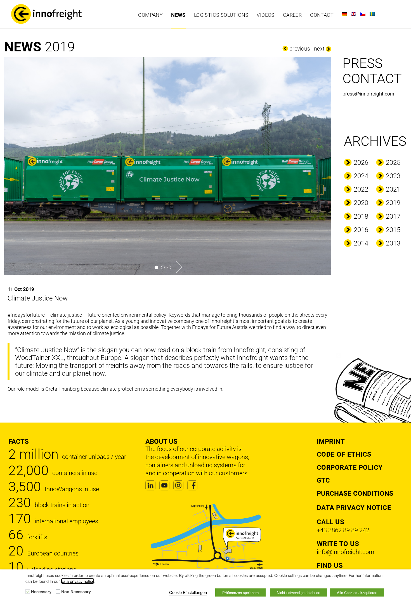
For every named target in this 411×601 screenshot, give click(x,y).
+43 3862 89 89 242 (343, 530)
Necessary (41, 592)
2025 (393, 162)
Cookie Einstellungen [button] (188, 592)
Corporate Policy (350, 467)
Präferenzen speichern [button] (240, 592)
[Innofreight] (54, 14)
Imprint (331, 441)
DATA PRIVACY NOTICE (354, 508)
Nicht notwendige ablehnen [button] (298, 592)
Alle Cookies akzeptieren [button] (357, 592)
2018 (361, 216)
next (319, 48)
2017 (393, 216)
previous (299, 48)
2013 (393, 243)
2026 (361, 162)
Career (292, 15)
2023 (393, 176)
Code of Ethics (344, 454)
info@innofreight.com (345, 551)
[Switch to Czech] (362, 14)
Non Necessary (76, 592)
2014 (361, 243)
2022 (361, 189)
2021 (393, 189)
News (178, 15)
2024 (361, 176)
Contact (322, 15)
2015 (393, 230)
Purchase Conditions (355, 493)
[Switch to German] (344, 14)
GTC (323, 480)
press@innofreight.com (368, 93)
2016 (361, 230)
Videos (265, 15)
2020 (361, 203)
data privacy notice (77, 581)
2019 (393, 203)
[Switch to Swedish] (372, 14)
